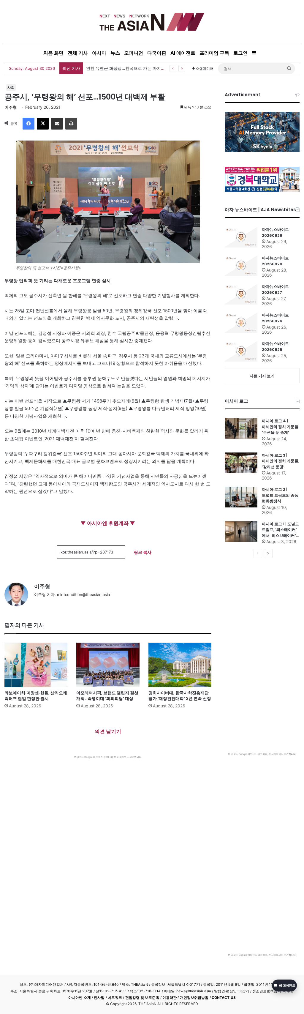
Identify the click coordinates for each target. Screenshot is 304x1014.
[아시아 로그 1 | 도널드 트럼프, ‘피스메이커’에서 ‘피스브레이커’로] (241, 531)
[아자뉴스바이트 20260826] (241, 322)
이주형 (10, 107)
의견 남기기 (108, 731)
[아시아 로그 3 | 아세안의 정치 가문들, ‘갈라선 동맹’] (241, 462)
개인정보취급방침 (194, 997)
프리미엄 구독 (214, 53)
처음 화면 (53, 53)
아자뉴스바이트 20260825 (275, 346)
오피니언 (133, 53)
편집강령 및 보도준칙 (142, 997)
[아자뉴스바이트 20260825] (241, 351)
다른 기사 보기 (262, 375)
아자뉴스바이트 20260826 (275, 318)
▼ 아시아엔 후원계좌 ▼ (107, 523)
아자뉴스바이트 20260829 (275, 232)
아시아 (99, 53)
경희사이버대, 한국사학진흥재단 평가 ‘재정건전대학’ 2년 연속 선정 (179, 695)
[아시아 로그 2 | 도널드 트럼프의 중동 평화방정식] (241, 497)
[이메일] (57, 124)
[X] (43, 124)
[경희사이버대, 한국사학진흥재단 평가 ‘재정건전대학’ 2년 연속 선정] (179, 665)
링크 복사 (142, 552)
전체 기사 (78, 53)
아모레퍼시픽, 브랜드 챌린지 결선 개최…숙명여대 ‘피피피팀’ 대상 (107, 695)
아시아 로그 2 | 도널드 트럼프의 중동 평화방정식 (280, 495)
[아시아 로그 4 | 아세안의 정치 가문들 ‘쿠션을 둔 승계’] (241, 428)
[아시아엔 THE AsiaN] (152, 22)
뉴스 (115, 53)
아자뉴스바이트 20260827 (275, 289)
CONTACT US (224, 997)
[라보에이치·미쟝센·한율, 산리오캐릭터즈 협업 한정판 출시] (35, 665)
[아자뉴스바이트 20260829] (241, 237)
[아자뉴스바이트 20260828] (241, 265)
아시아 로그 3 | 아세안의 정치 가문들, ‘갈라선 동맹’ (280, 461)
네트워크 (115, 997)
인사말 (99, 997)
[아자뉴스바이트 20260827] (241, 294)
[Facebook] (28, 124)
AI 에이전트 (182, 53)
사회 (11, 87)
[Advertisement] (107, 803)
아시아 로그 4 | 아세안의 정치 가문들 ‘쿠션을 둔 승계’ (280, 426)
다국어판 (156, 53)
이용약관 (169, 997)
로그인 (240, 53)
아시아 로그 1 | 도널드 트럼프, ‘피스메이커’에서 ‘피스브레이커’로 (280, 530)
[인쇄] (71, 124)
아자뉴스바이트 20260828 (275, 261)
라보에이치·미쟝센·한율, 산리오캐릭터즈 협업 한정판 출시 (35, 695)
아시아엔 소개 (79, 997)
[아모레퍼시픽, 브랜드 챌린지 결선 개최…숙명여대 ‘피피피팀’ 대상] (107, 665)
